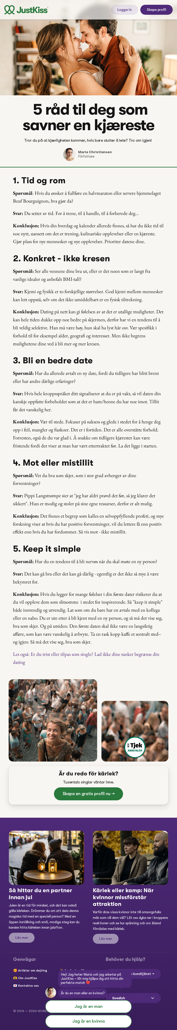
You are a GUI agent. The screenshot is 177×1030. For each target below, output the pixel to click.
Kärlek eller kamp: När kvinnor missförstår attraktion (124, 897)
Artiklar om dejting (32, 970)
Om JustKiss (27, 978)
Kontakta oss (28, 986)
